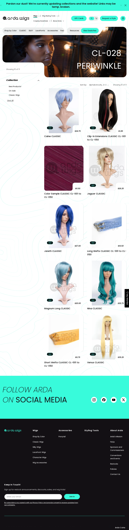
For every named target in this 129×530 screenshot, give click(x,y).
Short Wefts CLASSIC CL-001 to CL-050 (61, 364)
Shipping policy (76, 526)
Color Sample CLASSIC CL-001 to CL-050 (62, 195)
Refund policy (46, 526)
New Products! (15, 86)
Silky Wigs (37, 447)
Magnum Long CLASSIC (57, 308)
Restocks (114, 464)
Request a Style (109, 18)
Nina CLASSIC (94, 308)
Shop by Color (10, 30)
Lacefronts (40, 30)
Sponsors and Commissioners (117, 448)
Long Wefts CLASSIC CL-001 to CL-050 (106, 252)
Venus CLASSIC (95, 362)
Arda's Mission (116, 436)
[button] (36, 15)
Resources (74, 30)
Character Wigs (39, 457)
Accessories (52, 30)
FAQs (112, 442)
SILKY (31, 30)
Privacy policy (61, 526)
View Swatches (89, 30)
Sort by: (83, 85)
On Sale (12, 91)
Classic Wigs (14, 95)
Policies (113, 469)
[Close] (125, 5)
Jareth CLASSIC (53, 251)
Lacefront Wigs (39, 452)
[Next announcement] (121, 5)
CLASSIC (22, 30)
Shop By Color (39, 436)
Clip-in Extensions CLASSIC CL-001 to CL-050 (106, 138)
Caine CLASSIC (52, 136)
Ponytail (62, 436)
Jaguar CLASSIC (96, 193)
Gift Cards (78, 18)
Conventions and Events (115, 457)
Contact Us (115, 474)
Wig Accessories (40, 462)
